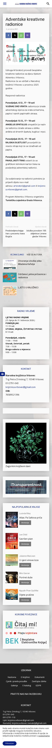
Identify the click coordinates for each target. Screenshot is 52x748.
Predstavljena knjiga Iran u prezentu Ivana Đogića (15, 233)
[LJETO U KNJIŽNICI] (10, 291)
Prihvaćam (9, 743)
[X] (14, 35)
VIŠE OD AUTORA (34, 255)
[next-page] (9, 301)
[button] (4, 3)
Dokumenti (40, 677)
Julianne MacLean (27, 556)
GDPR (38, 685)
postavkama (44, 736)
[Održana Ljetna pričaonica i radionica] (10, 277)
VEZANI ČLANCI (17, 255)
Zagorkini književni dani (18, 466)
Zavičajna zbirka (39, 681)
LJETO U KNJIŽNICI (28, 287)
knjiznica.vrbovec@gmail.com (20, 387)
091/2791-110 (9, 717)
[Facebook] (8, 35)
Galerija (14, 685)
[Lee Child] (12, 541)
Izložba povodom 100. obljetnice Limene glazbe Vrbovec (36, 233)
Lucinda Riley (25, 513)
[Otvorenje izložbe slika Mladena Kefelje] (10, 264)
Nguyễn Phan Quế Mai (28, 591)
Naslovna (12, 677)
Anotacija (25, 523)
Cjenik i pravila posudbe (16, 681)
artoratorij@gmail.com (24, 186)
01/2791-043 (12, 383)
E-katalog (26, 685)
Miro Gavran (24, 573)
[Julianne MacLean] (12, 560)
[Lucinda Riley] (12, 520)
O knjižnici (25, 677)
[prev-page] (4, 301)
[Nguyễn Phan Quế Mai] (12, 594)
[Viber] (27, 35)
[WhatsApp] (21, 35)
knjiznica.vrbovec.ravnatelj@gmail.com (29, 723)
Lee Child (23, 535)
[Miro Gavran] (12, 577)
